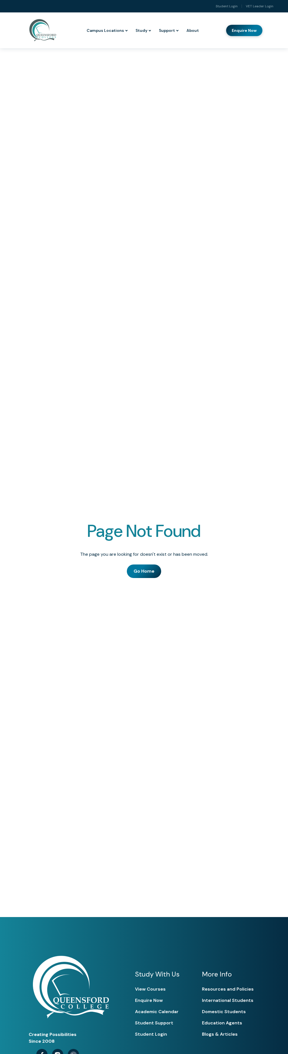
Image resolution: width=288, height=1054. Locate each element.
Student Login (227, 6)
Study (141, 30)
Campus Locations (105, 30)
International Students (227, 1000)
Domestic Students (224, 1012)
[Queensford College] (42, 30)
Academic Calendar (157, 1012)
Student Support (154, 1023)
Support (167, 30)
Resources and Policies (228, 989)
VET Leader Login (259, 6)
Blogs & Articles (220, 1034)
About (192, 30)
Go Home (144, 571)
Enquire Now (244, 30)
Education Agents (222, 1023)
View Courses (150, 989)
